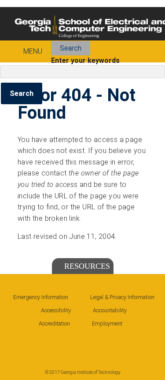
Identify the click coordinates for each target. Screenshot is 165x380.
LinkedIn (45, 344)
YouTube (96, 344)
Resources (87, 266)
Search (70, 48)
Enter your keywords (85, 60)
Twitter (71, 344)
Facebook (20, 344)
